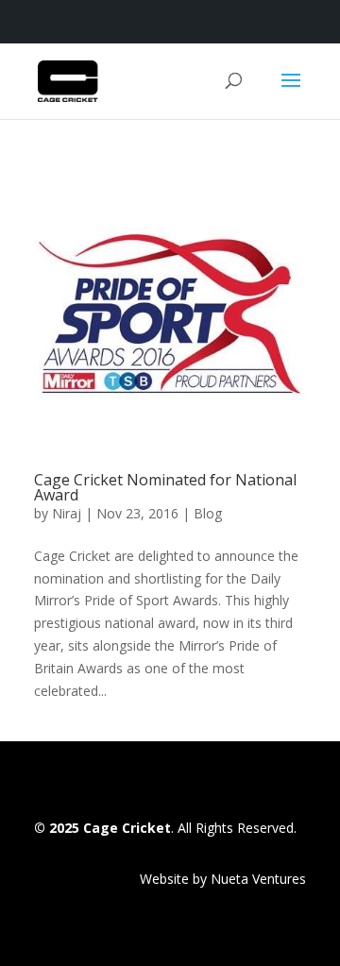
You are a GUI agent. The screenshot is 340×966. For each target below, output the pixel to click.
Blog (208, 513)
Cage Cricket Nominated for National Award (165, 487)
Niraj (66, 513)
